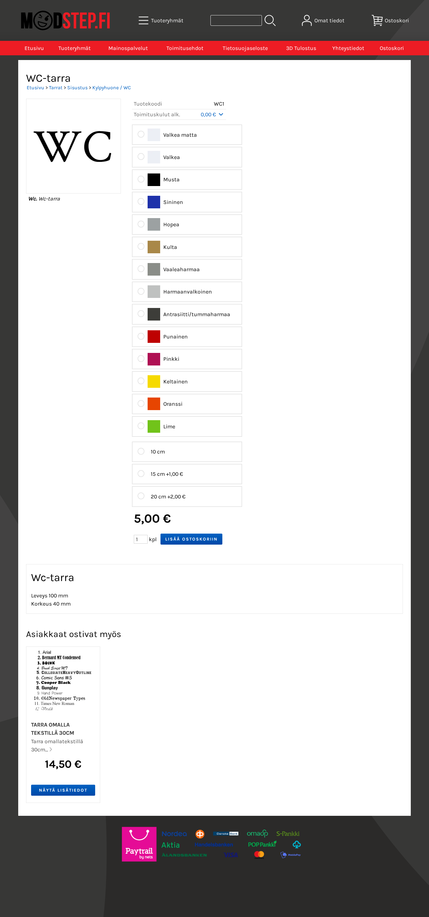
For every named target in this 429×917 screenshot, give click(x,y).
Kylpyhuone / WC (111, 88)
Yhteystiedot (348, 48)
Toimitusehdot (185, 48)
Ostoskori (392, 48)
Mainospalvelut (128, 48)
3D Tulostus (301, 48)
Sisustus (77, 88)
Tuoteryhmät (74, 48)
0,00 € (209, 114)
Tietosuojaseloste (245, 48)
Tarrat (55, 88)
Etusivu (34, 48)
